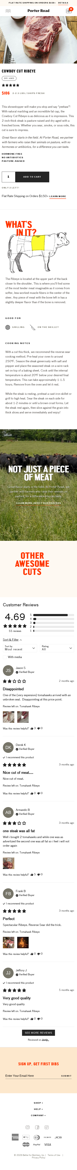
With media (15, 657)
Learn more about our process (38, 503)
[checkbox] (20, 657)
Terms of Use (54, 1155)
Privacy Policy (38, 1158)
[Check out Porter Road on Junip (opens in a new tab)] (45, 1040)
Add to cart (32, 177)
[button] (11, 85)
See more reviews (38, 1032)
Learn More (57, 196)
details (63, 3)
